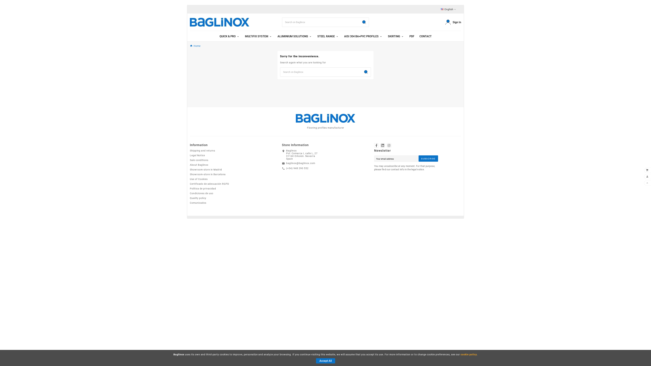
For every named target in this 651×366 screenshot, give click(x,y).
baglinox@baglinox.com (300, 163)
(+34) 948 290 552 (297, 168)
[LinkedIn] (383, 145)
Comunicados (198, 202)
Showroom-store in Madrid (206, 169)
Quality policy (198, 198)
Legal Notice (197, 155)
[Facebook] (376, 145)
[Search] (364, 22)
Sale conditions (199, 160)
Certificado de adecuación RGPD (209, 183)
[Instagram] (389, 145)
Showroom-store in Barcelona (208, 174)
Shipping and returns (202, 150)
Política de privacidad (203, 188)
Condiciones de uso (201, 193)
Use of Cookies (199, 179)
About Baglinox (199, 165)
